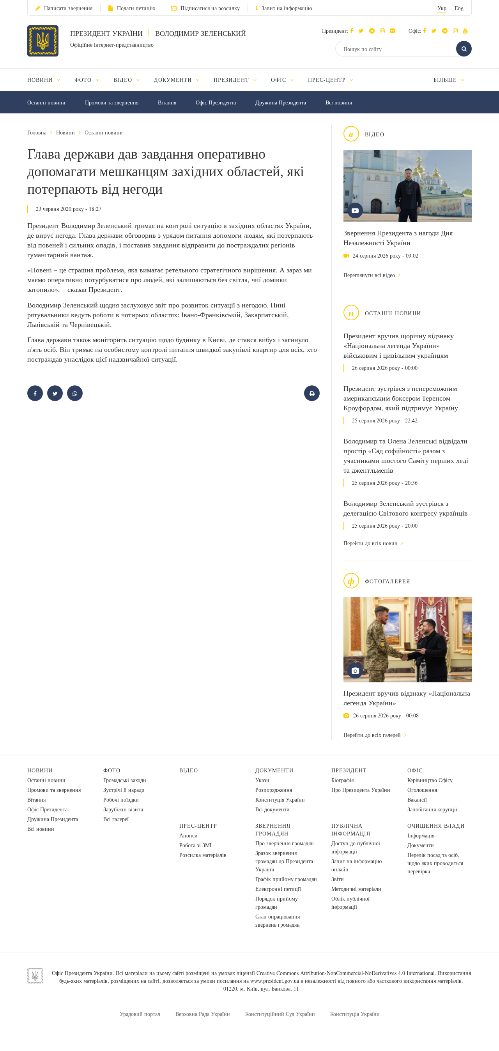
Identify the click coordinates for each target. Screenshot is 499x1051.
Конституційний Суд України (280, 1013)
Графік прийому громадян (286, 879)
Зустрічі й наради (124, 789)
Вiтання (167, 102)
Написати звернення (68, 8)
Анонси (188, 835)
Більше (446, 79)
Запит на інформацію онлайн (356, 865)
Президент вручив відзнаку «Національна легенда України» (406, 697)
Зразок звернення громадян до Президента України (284, 861)
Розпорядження (273, 789)
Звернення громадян (272, 829)
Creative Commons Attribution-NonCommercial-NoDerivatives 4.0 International (346, 973)
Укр (441, 8)
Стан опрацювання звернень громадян (277, 920)
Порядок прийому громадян (276, 902)
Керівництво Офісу (430, 780)
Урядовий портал (140, 1013)
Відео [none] (123, 79)
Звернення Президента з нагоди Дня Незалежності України (398, 237)
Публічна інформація (350, 829)
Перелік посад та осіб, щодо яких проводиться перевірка (435, 863)
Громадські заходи (124, 780)
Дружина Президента (280, 102)
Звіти (337, 879)
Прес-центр (198, 825)
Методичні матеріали (356, 888)
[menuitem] (47, 80)
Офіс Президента (216, 102)
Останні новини (46, 102)
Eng (459, 8)
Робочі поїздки (121, 799)
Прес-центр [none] (328, 79)
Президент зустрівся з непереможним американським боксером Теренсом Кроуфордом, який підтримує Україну (400, 397)
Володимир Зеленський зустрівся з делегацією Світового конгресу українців (405, 508)
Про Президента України (360, 789)
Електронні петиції (278, 888)
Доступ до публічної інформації (355, 847)
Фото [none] (84, 79)
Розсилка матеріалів (202, 854)
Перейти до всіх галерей (372, 734)
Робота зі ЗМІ (195, 845)
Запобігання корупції (432, 809)
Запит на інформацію (287, 8)
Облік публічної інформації (350, 902)
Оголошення (422, 789)
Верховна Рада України (202, 1013)
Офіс (415, 770)
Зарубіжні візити (123, 809)
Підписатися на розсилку (210, 8)
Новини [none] (41, 79)
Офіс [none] (279, 79)
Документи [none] (174, 79)
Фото (111, 770)
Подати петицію (136, 8)
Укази (262, 780)
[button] (363, 30)
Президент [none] (232, 79)
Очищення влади (436, 825)
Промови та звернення (111, 102)
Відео (188, 770)
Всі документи (272, 809)
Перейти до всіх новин (371, 543)
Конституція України (280, 799)
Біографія (342, 780)
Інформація (420, 835)
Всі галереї (116, 819)
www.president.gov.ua (274, 980)
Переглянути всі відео (369, 275)
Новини (65, 132)
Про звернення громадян (284, 843)
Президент (349, 770)
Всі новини (339, 102)
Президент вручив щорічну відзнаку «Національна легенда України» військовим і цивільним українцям (398, 345)
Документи (274, 770)
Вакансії (417, 799)
